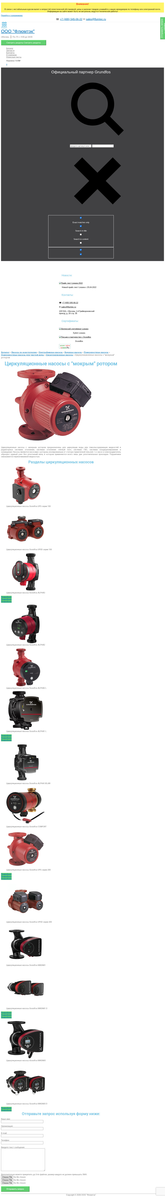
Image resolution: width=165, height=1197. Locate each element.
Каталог (5, 352)
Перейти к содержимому (12, 15)
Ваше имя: (5, 1119)
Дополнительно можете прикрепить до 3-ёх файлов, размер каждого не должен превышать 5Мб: (44, 1174)
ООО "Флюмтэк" (18, 31)
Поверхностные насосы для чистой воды (22, 355)
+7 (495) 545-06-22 (71, 19)
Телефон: (5, 1140)
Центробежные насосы (51, 352)
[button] (6, 597)
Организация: (7, 1126)
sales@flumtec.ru (96, 19)
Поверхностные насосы (96, 352)
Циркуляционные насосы (59, 355)
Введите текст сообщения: (13, 1147)
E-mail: (4, 1133)
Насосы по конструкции (24, 352)
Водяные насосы (73, 352)
